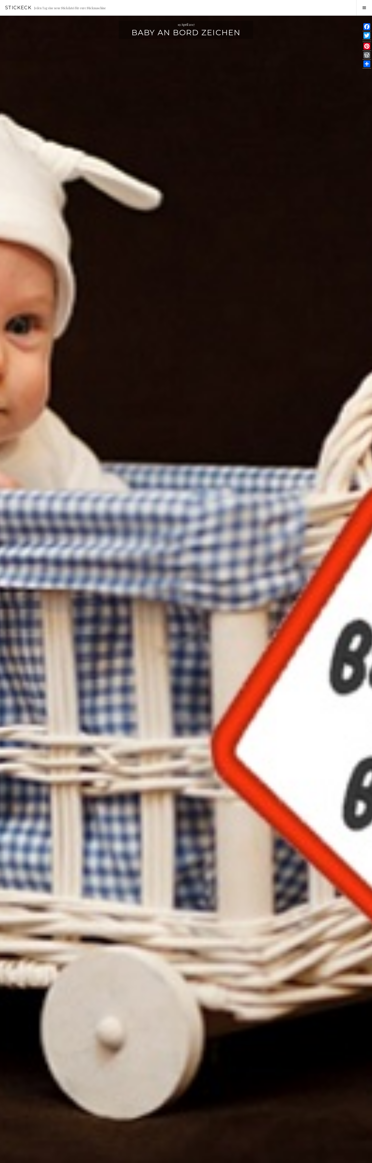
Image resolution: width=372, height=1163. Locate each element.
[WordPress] (367, 55)
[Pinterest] (367, 46)
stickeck (18, 8)
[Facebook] (367, 26)
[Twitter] (367, 35)
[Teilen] (367, 64)
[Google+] (367, 41)
